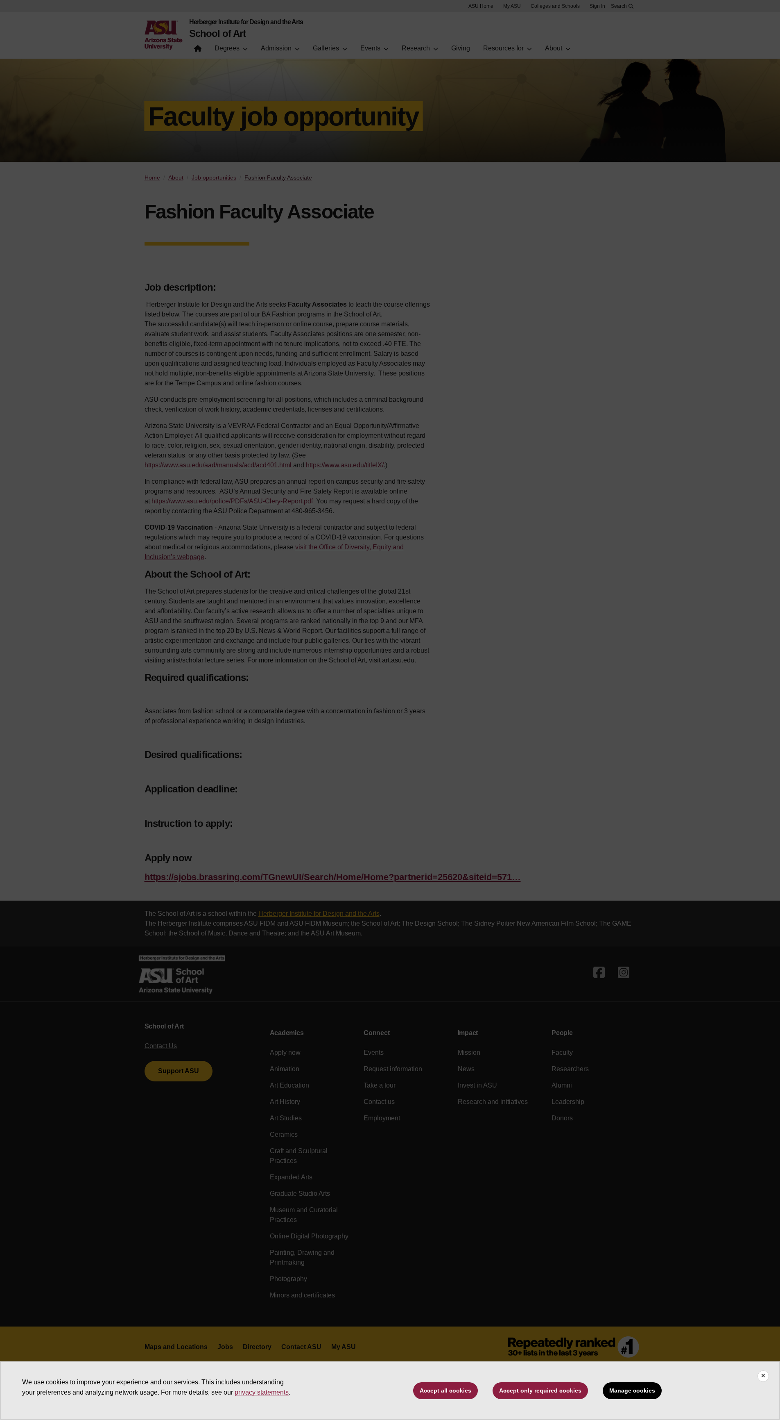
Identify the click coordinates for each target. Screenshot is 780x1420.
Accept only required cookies (540, 1390)
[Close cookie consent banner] (763, 1376)
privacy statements (262, 1392)
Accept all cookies (445, 1390)
